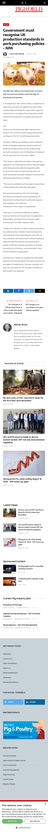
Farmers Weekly (9, 756)
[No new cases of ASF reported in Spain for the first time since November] (24, 382)
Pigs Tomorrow (9, 775)
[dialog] (24, 816)
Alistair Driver (17, 54)
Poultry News (8, 779)
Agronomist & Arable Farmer (14, 760)
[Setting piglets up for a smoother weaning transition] (9, 569)
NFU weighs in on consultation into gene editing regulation (34, 307)
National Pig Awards (11, 770)
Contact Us (7, 659)
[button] (24, 827)
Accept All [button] (12, 821)
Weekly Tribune (9, 784)
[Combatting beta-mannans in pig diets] (9, 581)
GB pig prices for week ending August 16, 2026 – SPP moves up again (22, 480)
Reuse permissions (10, 682)
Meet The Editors (10, 663)
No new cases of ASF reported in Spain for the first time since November (23, 399)
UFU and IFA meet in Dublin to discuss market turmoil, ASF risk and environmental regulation (23, 440)
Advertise (7, 654)
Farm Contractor (9, 765)
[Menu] (4, 3)
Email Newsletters (10, 673)
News (6, 24)
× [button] (45, 804)
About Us (6, 668)
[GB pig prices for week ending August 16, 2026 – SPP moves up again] (24, 463)
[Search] (44, 3)
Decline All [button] (35, 821)
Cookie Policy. (38, 817)
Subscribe (7, 677)
